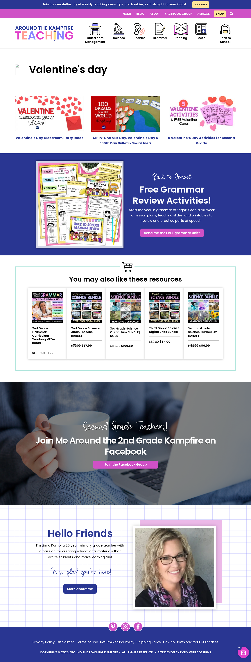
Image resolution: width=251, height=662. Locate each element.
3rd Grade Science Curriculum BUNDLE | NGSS (125, 332)
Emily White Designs (195, 652)
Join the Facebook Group (125, 464)
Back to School (225, 40)
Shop (220, 14)
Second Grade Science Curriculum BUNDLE (202, 332)
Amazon (203, 14)
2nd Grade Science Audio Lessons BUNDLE (85, 332)
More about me (80, 589)
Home (127, 14)
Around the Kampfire (44, 33)
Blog (140, 14)
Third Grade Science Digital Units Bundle (164, 330)
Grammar (160, 38)
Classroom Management (95, 40)
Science (119, 38)
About (155, 14)
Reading (181, 38)
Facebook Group (178, 14)
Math (201, 38)
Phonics (139, 38)
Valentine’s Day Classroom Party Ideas (49, 138)
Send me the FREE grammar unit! (172, 233)
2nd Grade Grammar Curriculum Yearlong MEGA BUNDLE (43, 335)
